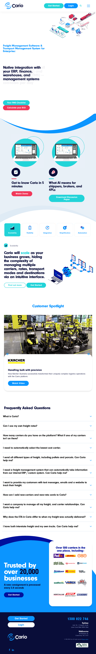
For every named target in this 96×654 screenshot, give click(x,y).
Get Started (54, 5)
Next (88, 354)
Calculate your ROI (16, 107)
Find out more (15, 285)
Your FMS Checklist (16, 102)
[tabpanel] (48, 353)
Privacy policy (85, 639)
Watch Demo (22, 193)
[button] (81, 5)
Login (71, 5)
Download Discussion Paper (66, 198)
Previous (7, 354)
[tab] (12, 229)
